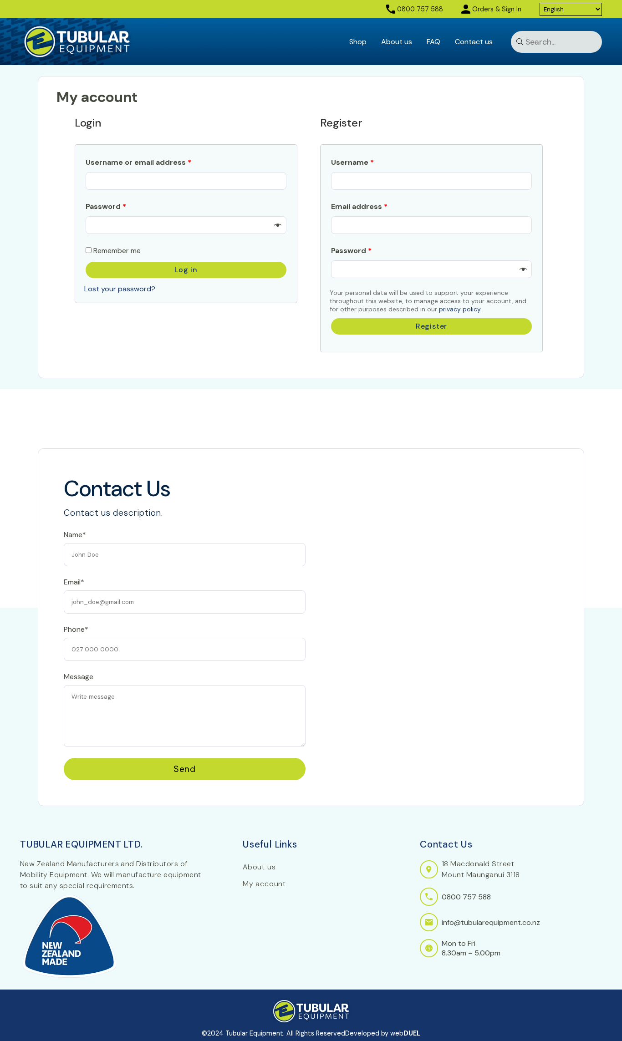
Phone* (76, 629)
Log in (186, 269)
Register (431, 326)
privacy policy (459, 309)
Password (106, 206)
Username (352, 162)
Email (72, 493)
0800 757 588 (420, 9)
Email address (359, 206)
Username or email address (138, 162)
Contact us (474, 41)
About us (396, 41)
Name (73, 453)
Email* (74, 582)
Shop (358, 41)
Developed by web (382, 1033)
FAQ (433, 41)
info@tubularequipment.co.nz (491, 922)
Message (78, 676)
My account (264, 884)
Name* (75, 534)
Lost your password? (119, 289)
